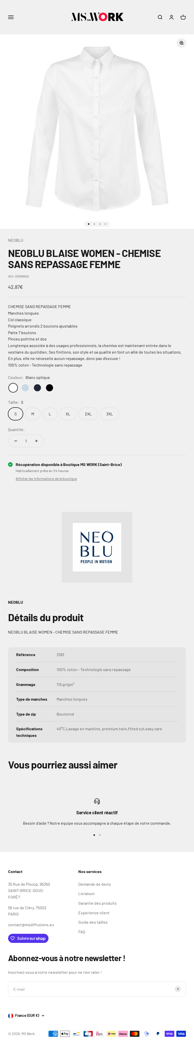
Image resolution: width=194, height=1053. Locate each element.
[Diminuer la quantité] (15, 441)
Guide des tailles (93, 922)
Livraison (86, 893)
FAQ (81, 931)
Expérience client (94, 912)
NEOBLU (15, 240)
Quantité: (16, 429)
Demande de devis (94, 884)
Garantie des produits (97, 903)
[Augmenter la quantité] (36, 441)
